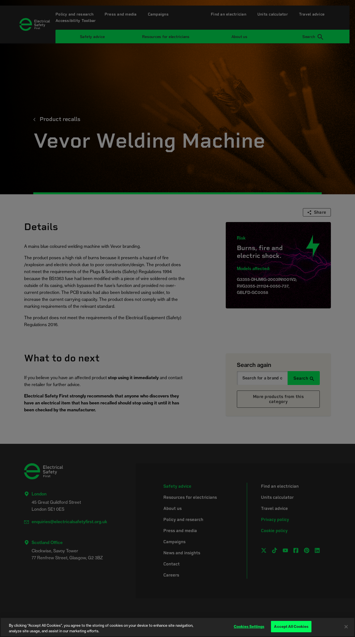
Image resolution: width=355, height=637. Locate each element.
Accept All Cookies (291, 626)
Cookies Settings (249, 626)
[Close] (346, 627)
